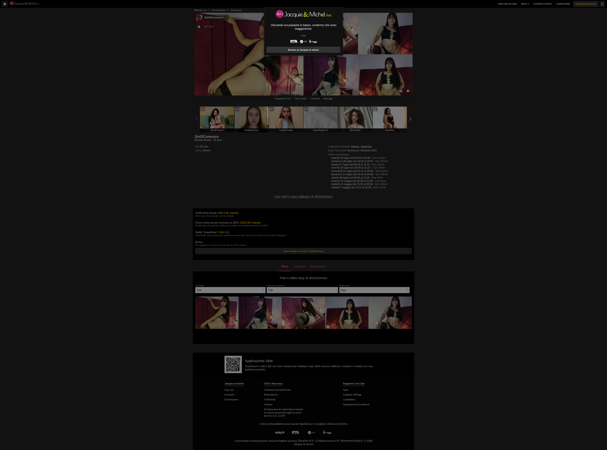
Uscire (303, 35)
